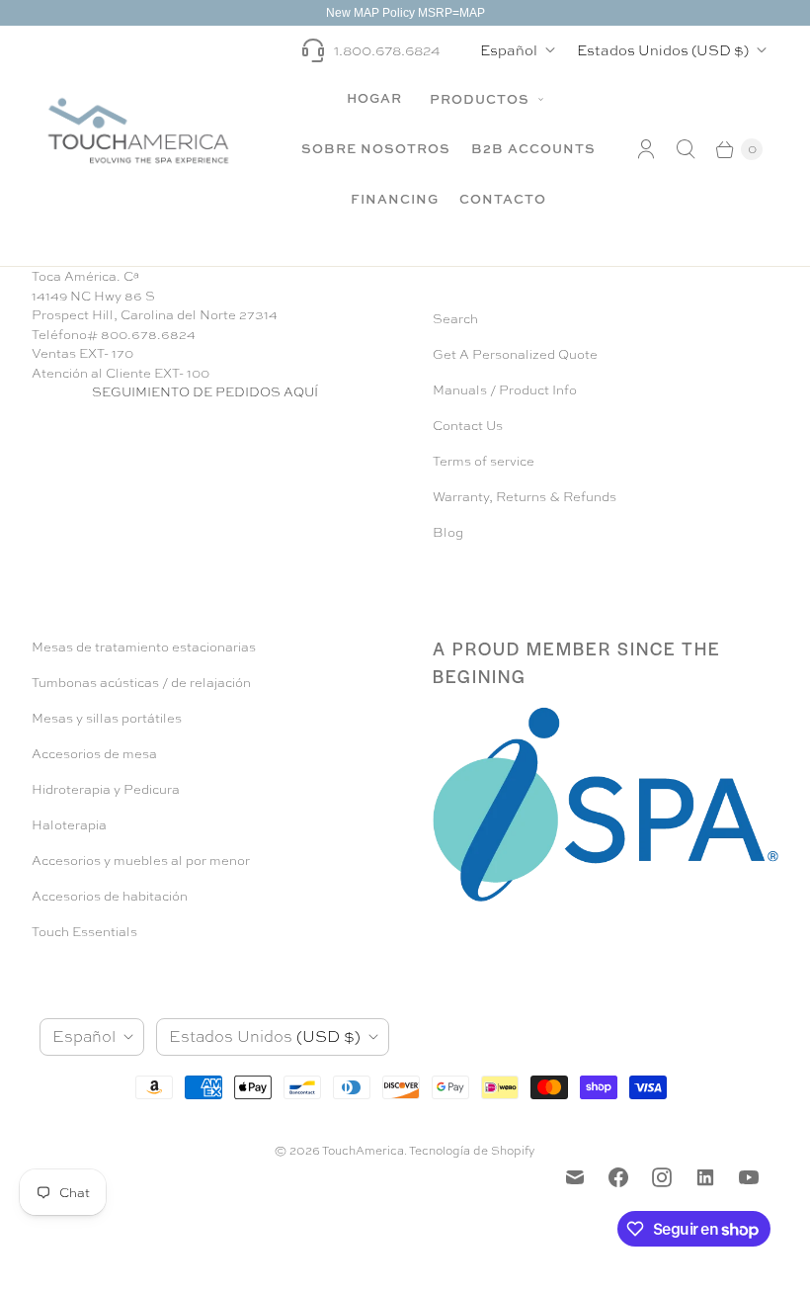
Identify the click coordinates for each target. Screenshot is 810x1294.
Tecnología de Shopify (472, 1151)
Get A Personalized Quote (515, 354)
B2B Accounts (533, 148)
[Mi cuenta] (646, 149)
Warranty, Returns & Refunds (524, 496)
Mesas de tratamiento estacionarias (144, 647)
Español (508, 50)
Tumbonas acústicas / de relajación (141, 682)
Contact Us (468, 425)
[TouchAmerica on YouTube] (748, 1177)
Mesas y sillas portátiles (107, 718)
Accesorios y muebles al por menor (141, 860)
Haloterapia (69, 825)
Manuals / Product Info (505, 390)
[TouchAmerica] (138, 130)
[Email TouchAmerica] (575, 1177)
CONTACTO (502, 199)
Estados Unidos (663, 50)
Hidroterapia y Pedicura (106, 789)
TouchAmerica (363, 1151)
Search (455, 318)
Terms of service (483, 461)
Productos (481, 99)
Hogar (374, 98)
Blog (448, 532)
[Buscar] (685, 149)
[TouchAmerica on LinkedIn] (705, 1177)
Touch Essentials (84, 931)
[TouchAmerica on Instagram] (662, 1177)
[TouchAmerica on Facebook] (618, 1177)
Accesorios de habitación (110, 896)
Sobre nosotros (375, 148)
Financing (395, 199)
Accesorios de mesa (94, 753)
